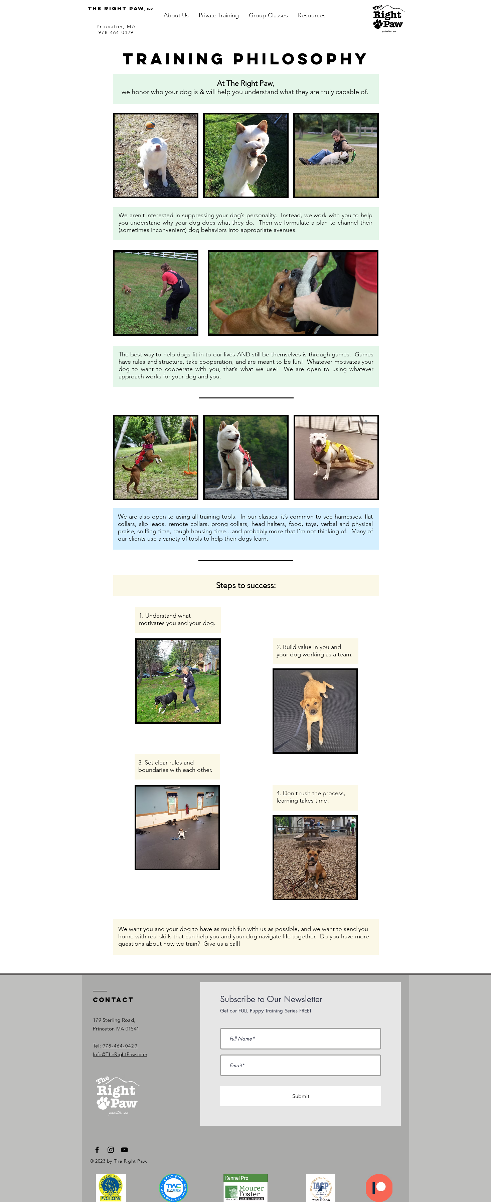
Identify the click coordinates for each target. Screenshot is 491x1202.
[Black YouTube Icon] (124, 1150)
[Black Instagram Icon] (111, 1150)
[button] (176, 15)
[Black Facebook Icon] (97, 1150)
